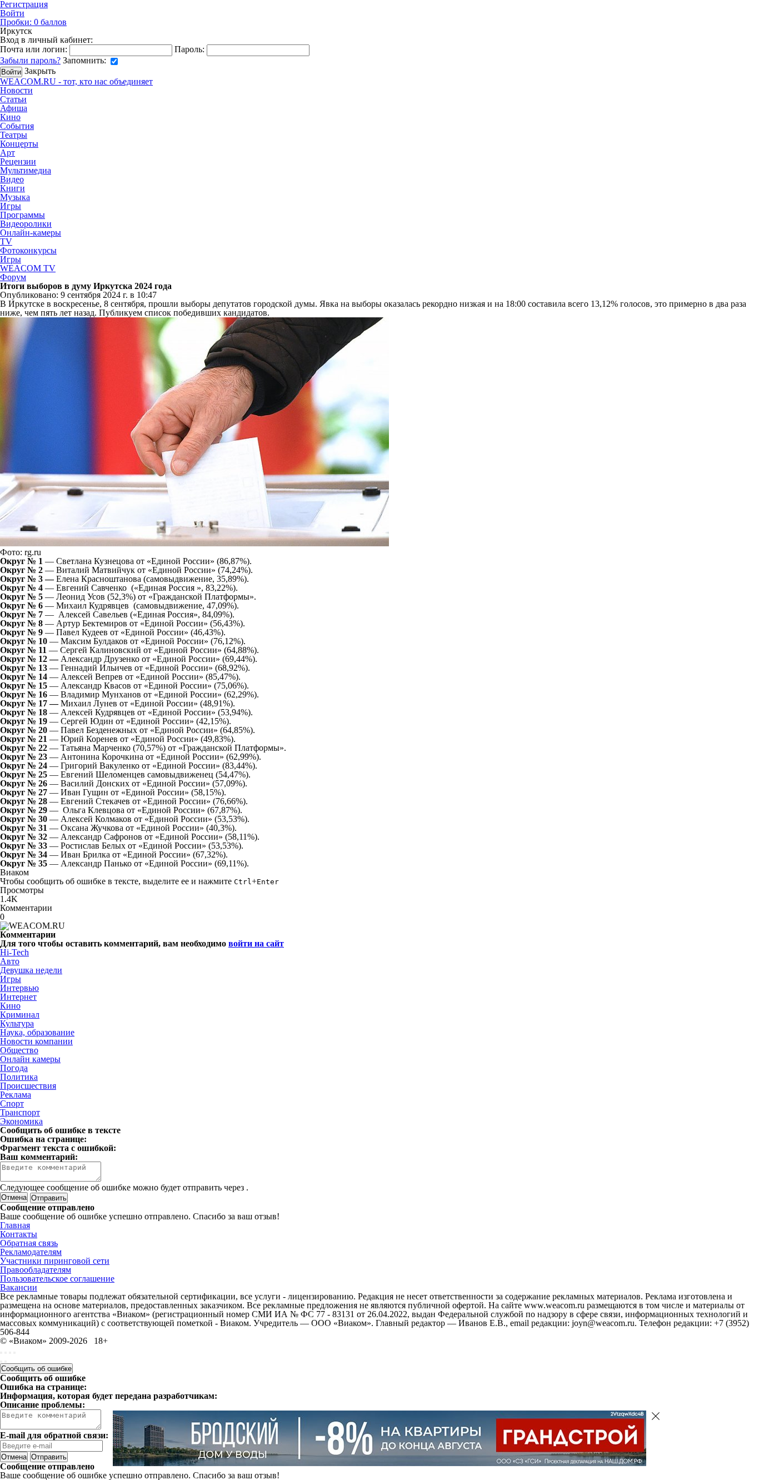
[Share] (5, 1353)
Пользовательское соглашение (57, 1278)
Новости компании (36, 1041)
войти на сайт (256, 943)
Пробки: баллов (33, 22)
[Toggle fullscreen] (10, 1353)
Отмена (14, 1197)
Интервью (19, 988)
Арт (7, 152)
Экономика (21, 1121)
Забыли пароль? (30, 60)
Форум (13, 277)
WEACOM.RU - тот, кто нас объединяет (76, 81)
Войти (12, 13)
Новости (16, 90)
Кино (10, 117)
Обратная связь (29, 1243)
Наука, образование (37, 1032)
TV (6, 241)
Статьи (13, 99)
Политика (19, 1077)
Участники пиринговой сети (54, 1260)
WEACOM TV (28, 268)
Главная (15, 1225)
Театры (13, 134)
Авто (9, 961)
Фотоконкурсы (28, 250)
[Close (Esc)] (1, 1353)
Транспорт (20, 1112)
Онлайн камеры (30, 1059)
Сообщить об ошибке (36, 1368)
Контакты (18, 1234)
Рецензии (18, 161)
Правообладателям (35, 1269)
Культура (17, 1023)
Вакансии (18, 1287)
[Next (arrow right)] (5, 1362)
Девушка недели (31, 970)
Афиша (13, 108)
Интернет (18, 996)
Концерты (19, 143)
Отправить (49, 1457)
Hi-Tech (14, 952)
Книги (12, 188)
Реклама (15, 1094)
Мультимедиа (25, 170)
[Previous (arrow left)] (1, 1362)
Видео (12, 179)
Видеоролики (26, 223)
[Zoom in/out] (14, 1353)
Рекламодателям (31, 1252)
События (17, 126)
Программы (22, 215)
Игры (10, 206)
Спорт (12, 1103)
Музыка (15, 197)
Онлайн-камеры (30, 232)
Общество (19, 1050)
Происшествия (28, 1085)
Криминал (19, 1014)
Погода (14, 1068)
